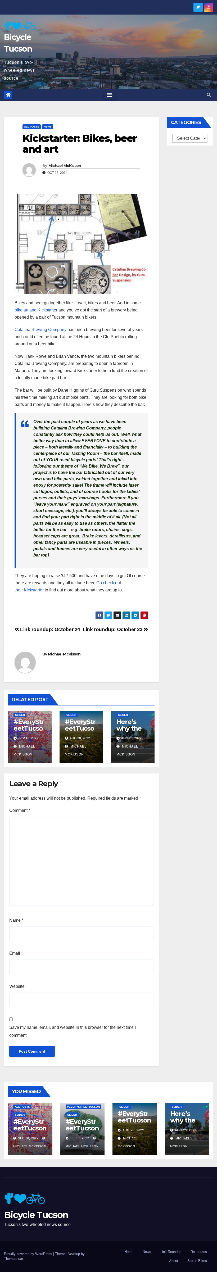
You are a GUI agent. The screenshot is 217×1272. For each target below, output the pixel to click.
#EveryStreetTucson (83, 1106)
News (48, 126)
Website (17, 986)
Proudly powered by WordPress (28, 1254)
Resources (199, 1252)
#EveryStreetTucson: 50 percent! (28, 731)
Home (128, 1252)
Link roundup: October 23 (113, 629)
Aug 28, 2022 (133, 1130)
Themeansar (13, 1259)
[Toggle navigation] (109, 95)
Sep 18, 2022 (28, 1138)
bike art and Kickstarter (36, 310)
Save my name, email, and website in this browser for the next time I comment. (72, 1031)
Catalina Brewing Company (40, 329)
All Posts (31, 126)
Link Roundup (170, 1252)
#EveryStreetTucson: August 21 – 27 (80, 731)
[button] (209, 95)
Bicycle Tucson (36, 1214)
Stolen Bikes (197, 1261)
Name (16, 920)
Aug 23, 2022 (185, 1130)
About (173, 1261)
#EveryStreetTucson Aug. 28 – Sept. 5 (82, 1131)
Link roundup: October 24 (49, 629)
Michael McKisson (64, 165)
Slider (20, 714)
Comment (19, 810)
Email (16, 953)
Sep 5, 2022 (79, 1138)
